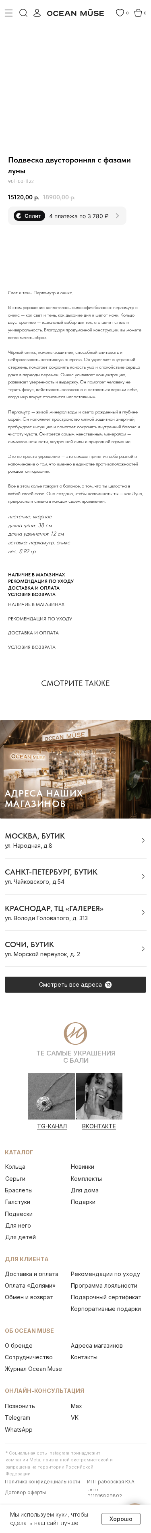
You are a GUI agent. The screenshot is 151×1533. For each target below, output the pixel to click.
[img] (51, 1096)
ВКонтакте (99, 1126)
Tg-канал (52, 1126)
